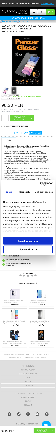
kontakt (28, 401)
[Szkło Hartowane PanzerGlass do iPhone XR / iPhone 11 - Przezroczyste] (27, 86)
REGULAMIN (28, 405)
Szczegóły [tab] (24, 192)
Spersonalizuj (26, 249)
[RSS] (28, 414)
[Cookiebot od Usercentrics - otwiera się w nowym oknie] (40, 184)
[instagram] (47, 414)
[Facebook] (9, 414)
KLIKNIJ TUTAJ (47, 4)
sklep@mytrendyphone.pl (36, 357)
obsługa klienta (28, 370)
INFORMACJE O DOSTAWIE (10, 98)
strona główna (28, 366)
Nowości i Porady (28, 397)
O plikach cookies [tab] (44, 192)
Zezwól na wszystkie (28, 241)
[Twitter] (19, 414)
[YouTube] (37, 414)
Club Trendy (28, 385)
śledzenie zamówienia (28, 374)
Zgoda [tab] (9, 192)
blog (28, 389)
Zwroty (28, 382)
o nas (28, 378)
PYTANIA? (27, 133)
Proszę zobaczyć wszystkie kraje (28, 393)
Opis (9, 140)
